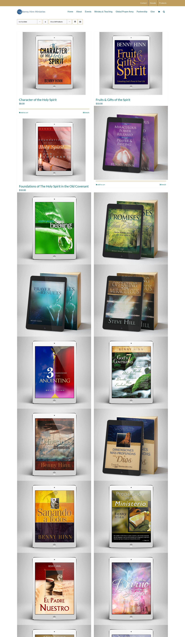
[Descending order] (45, 21)
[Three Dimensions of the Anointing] (54, 373)
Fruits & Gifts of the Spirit (113, 100)
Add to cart (24, 112)
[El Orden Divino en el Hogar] (131, 590)
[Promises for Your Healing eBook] (131, 229)
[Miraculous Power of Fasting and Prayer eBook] (131, 143)
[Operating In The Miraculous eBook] (131, 301)
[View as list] (80, 21)
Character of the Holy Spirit (38, 100)
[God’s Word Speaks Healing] (54, 229)
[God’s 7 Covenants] (131, 373)
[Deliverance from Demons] (54, 445)
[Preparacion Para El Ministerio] (131, 518)
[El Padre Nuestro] (54, 590)
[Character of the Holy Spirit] (54, 63)
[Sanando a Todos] (54, 518)
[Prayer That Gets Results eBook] (54, 301)
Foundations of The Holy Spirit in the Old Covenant (54, 186)
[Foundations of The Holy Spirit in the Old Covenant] (54, 150)
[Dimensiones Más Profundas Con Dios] (131, 445)
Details (87, 112)
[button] (164, 11)
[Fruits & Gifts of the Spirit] (131, 63)
